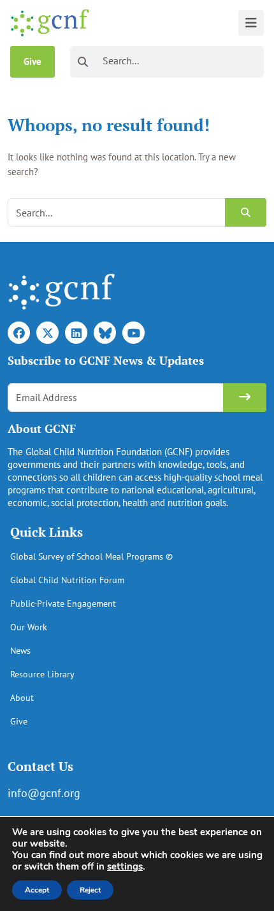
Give (32, 61)
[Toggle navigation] (251, 23)
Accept (37, 890)
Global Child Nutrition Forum (67, 580)
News (20, 650)
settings (125, 866)
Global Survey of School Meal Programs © (91, 556)
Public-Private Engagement (63, 603)
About (22, 697)
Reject (90, 890)
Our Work (28, 627)
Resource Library (42, 674)
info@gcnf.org (44, 793)
